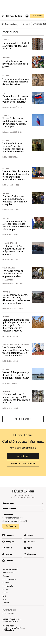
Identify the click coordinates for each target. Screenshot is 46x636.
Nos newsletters (9, 509)
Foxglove (10, 630)
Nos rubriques (8, 503)
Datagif (11, 626)
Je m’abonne (23, 456)
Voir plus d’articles (23, 419)
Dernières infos (11, 24)
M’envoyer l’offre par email (23, 463)
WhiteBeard (19, 628)
